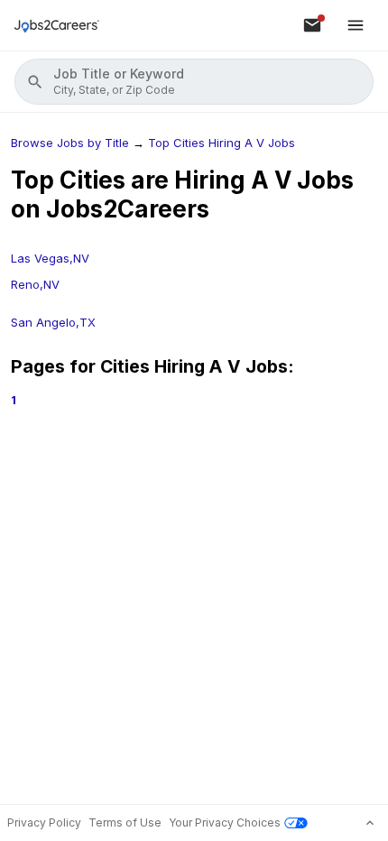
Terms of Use (125, 822)
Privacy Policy (44, 822)
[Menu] (355, 25)
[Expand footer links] (370, 823)
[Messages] (312, 25)
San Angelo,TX (53, 322)
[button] (194, 82)
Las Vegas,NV (50, 258)
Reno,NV (35, 284)
